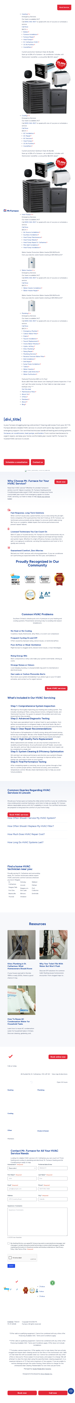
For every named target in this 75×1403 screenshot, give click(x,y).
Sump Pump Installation (31, 364)
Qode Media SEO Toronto (42, 1369)
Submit (11, 1266)
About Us (25, 394)
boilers (41, 433)
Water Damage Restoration (47, 1139)
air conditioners (17, 433)
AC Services (27, 138)
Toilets (25, 367)
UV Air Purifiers (28, 45)
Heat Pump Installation (31, 247)
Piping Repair (27, 351)
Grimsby (23, 882)
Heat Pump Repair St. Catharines (34, 242)
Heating (24, 14)
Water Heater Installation (32, 288)
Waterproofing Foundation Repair (49, 1141)
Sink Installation (28, 359)
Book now (61, 482)
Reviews (10, 1145)
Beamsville (12, 893)
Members (25, 399)
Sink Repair (27, 361)
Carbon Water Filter (30, 334)
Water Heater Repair (30, 290)
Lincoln (22, 885)
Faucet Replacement (30, 341)
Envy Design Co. (46, 1374)
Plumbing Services (29, 354)
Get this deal (26, 389)
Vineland (23, 897)
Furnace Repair (28, 37)
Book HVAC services (56, 688)
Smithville (35, 893)
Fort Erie (11, 890)
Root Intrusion (43, 1135)
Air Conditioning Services (16, 1120)
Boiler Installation (14, 1094)
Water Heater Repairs (45, 1125)
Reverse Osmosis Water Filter (33, 356)
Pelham (34, 885)
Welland (34, 882)
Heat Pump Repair (14, 1105)
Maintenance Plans (28, 392)
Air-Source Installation (31, 232)
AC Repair (26, 136)
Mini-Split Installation (30, 245)
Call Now (25, 27)
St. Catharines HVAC (30, 42)
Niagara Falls (12, 887)
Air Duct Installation (14, 1092)
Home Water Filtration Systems (49, 1101)
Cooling (24, 115)
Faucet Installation (30, 339)
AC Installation (28, 133)
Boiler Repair (12, 1096)
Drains (25, 336)
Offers (24, 397)
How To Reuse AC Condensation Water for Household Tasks (19, 1021)
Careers (10, 1136)
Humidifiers (27, 47)
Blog (23, 404)
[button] (52, 1282)
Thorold (11, 897)
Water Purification (29, 374)
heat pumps (29, 433)
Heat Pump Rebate (30, 240)
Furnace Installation (30, 34)
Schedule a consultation (16, 462)
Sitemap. (48, 1323)
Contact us (38, 462)
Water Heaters (27, 270)
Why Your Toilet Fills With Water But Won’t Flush (51, 965)
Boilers (25, 32)
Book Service (64, 7)
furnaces (7, 433)
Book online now (58, 1057)
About (24, 402)
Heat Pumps (27, 39)
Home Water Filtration (31, 344)
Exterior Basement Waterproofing (49, 1133)
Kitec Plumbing (28, 349)
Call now (53, 1393)
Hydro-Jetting (28, 346)
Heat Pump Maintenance (32, 237)
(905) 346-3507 (10, 7)
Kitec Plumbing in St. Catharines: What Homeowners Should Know (20, 966)
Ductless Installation (30, 235)
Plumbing (25, 313)
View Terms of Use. (21, 1249)
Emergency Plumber (30, 331)
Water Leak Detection (31, 372)
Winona (22, 893)
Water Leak (41, 1127)
